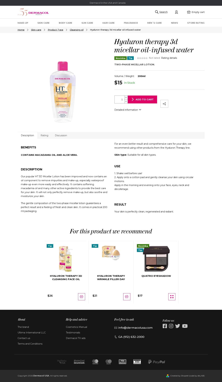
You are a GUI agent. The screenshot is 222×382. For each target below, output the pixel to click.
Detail (171, 296)
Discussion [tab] (61, 135)
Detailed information (126, 109)
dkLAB (201, 375)
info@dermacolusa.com (135, 327)
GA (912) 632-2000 (131, 336)
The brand (23, 327)
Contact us (24, 338)
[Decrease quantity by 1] (126, 101)
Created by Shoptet (179, 375)
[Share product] (164, 104)
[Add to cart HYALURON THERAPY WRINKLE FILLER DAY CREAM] (126, 296)
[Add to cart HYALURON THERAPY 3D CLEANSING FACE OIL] (81, 296)
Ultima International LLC (32, 332)
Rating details (169, 57)
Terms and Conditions (30, 343)
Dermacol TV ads (75, 338)
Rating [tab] (44, 135)
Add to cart (145, 99)
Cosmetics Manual (76, 327)
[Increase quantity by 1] (126, 97)
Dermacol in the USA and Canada (108, 2)
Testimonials (73, 332)
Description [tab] (27, 135)
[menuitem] (22, 23)
